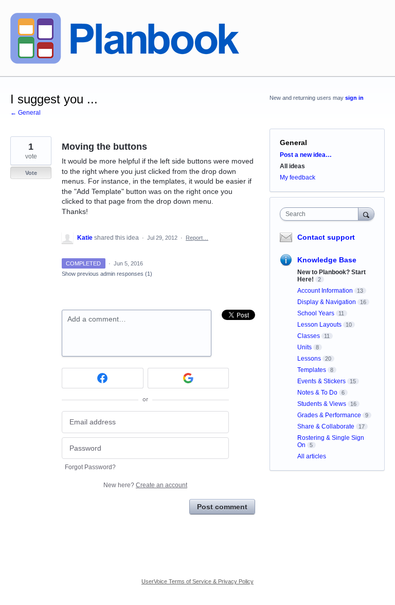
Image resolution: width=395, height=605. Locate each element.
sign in (354, 98)
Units (304, 347)
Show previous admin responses (107, 274)
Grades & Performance (329, 415)
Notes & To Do (317, 392)
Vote (31, 173)
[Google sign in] (188, 378)
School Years (315, 313)
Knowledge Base (326, 260)
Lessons (309, 358)
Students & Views (321, 403)
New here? (145, 485)
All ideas (292, 166)
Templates (311, 369)
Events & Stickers (321, 381)
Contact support (326, 237)
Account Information (325, 290)
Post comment (222, 507)
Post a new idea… (306, 154)
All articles (311, 456)
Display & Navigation (326, 302)
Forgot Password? (90, 467)
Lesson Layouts (319, 324)
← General (25, 112)
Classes (308, 336)
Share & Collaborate (325, 426)
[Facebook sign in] (102, 378)
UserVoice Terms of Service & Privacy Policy (197, 581)
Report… (197, 238)
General (293, 142)
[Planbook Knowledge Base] (124, 38)
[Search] (366, 213)
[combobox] (321, 214)
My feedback (297, 177)
